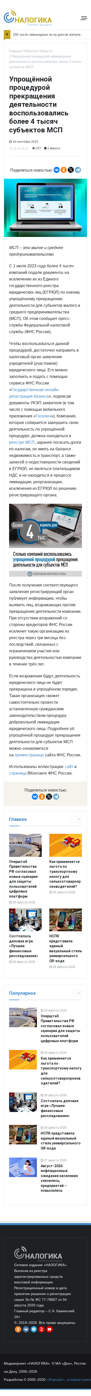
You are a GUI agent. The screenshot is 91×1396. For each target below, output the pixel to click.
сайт (69, 766)
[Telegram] (78, 170)
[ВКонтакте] (57, 170)
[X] (71, 170)
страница (18, 773)
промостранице (29, 755)
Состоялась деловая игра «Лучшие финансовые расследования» (23, 946)
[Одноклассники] (64, 170)
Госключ (43, 416)
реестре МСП (22, 442)
